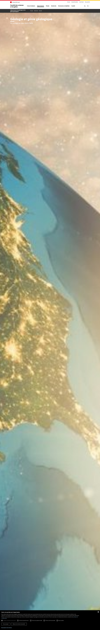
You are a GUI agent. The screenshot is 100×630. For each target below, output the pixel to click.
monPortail (81, 2)
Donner (68, 2)
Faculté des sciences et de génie (17, 6)
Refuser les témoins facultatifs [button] (19, 624)
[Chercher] (84, 6)
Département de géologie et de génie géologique (17, 10)
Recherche (53, 6)
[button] (6, 627)
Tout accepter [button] (6, 624)
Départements (40, 6)
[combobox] (98, 612)
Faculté (73, 6)
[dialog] (50, 620)
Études (47, 6)
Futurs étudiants (31, 6)
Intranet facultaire (74, 2)
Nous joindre (87, 2)
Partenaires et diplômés (64, 6)
